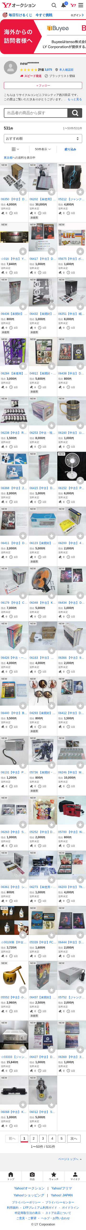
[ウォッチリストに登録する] (23, 192)
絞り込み (70, 149)
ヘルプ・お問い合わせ (55, 1218)
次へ (73, 1138)
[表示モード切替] (15, 149)
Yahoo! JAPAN (62, 1195)
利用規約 (12, 1207)
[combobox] (35, 113)
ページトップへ (68, 1159)
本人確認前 (66, 69)
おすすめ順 (14, 138)
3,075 (48, 69)
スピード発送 (33, 76)
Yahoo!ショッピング (29, 1195)
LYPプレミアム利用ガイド (40, 1207)
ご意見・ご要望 (26, 1218)
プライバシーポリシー (26, 1202)
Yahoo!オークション (29, 1188)
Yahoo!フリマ (61, 1188)
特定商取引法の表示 (28, 1213)
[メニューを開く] (81, 5)
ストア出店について (58, 1213)
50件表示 (41, 149)
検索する (75, 113)
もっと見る (75, 99)
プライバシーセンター (59, 1202)
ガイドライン (70, 1207)
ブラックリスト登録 (62, 76)
